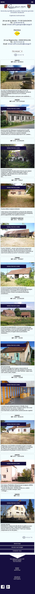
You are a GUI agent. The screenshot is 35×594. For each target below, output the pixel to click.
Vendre (17, 569)
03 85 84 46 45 (19, 22)
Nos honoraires (17, 561)
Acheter (17, 567)
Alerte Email (17, 543)
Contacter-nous (17, 551)
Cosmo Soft (21, 559)
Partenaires (17, 577)
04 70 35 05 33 (19, 42)
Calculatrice (17, 576)
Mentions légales (17, 560)
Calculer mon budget (17, 547)
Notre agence (17, 579)
